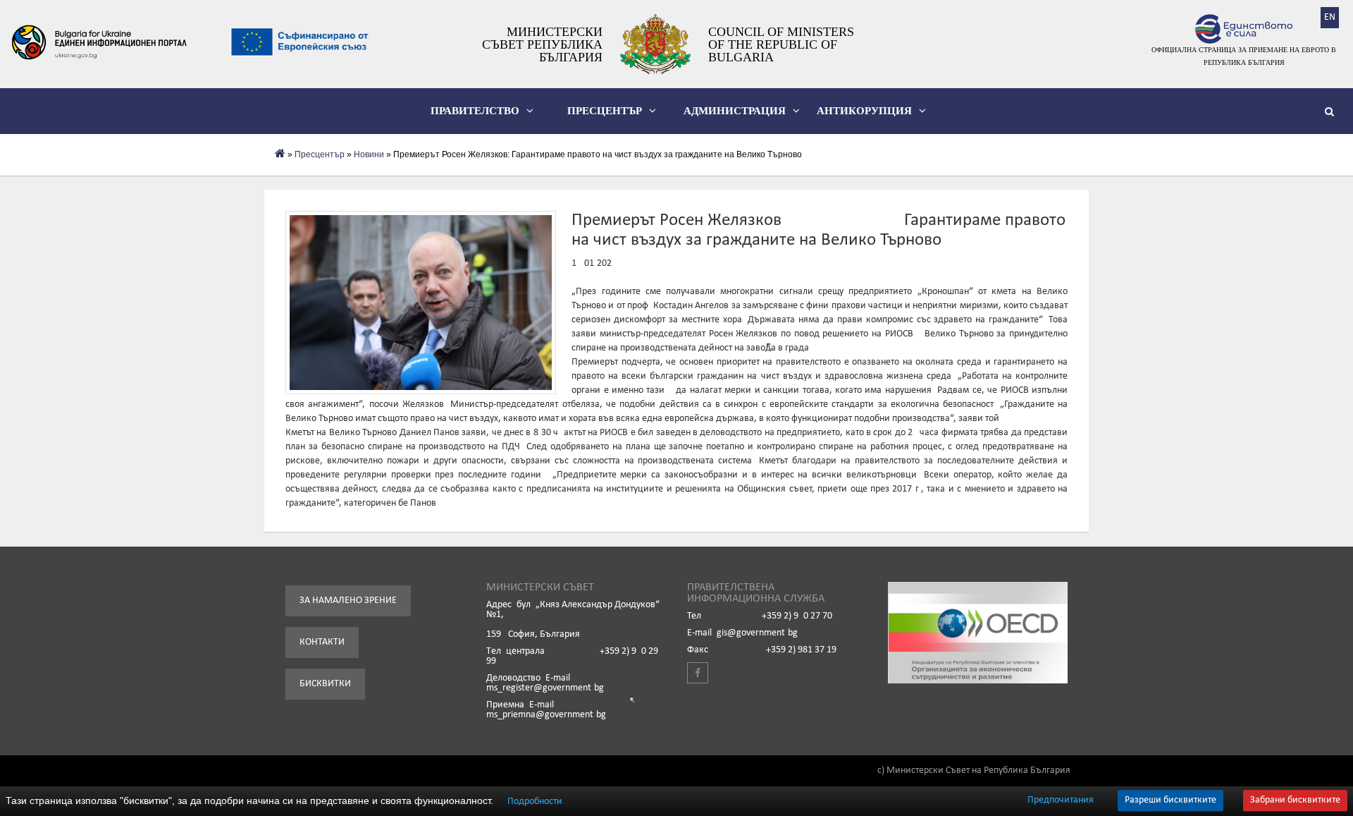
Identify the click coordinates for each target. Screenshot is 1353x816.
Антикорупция (864, 110)
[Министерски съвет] (655, 44)
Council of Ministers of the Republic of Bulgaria (781, 44)
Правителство (475, 110)
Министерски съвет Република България (542, 44)
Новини (369, 154)
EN (1329, 17)
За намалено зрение (348, 600)
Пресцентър (604, 110)
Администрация (735, 110)
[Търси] (1332, 113)
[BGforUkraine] (99, 42)
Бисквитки (325, 683)
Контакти (322, 642)
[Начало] (280, 154)
